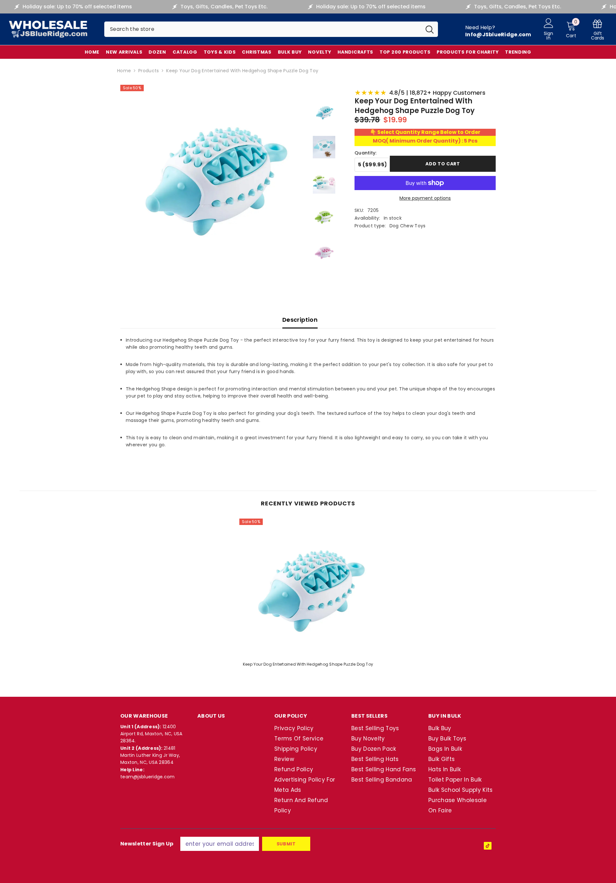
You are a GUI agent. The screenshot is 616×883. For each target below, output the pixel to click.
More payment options (425, 198)
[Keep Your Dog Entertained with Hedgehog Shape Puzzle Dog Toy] (308, 587)
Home (124, 70)
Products (148, 70)
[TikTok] (488, 846)
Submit (286, 844)
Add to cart (442, 164)
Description (300, 320)
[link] (597, 29)
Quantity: (366, 153)
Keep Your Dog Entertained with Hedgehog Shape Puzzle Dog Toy (308, 664)
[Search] (271, 29)
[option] (308, 595)
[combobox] (262, 29)
